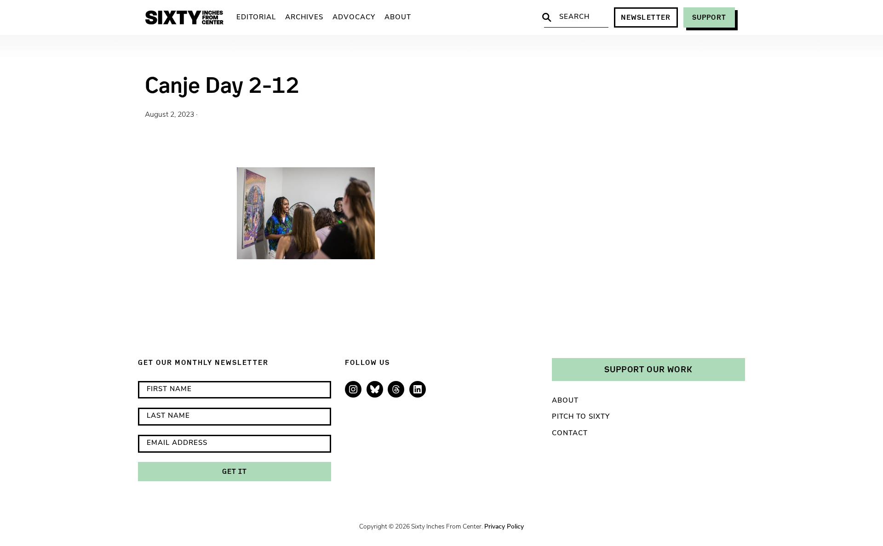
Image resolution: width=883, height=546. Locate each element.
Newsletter (646, 17)
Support (709, 17)
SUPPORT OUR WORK (648, 369)
